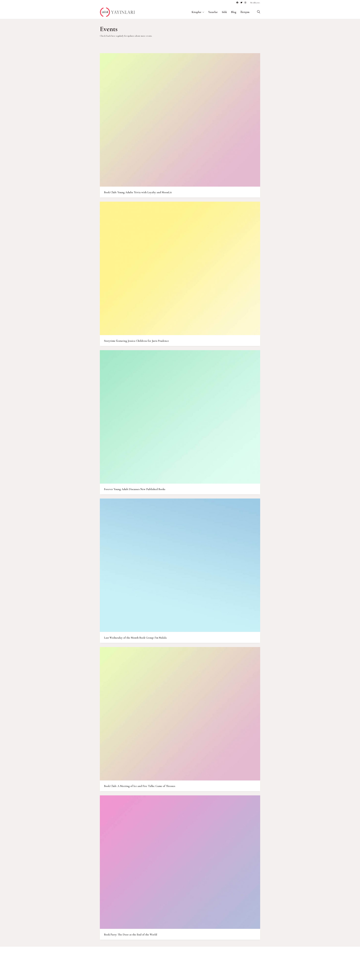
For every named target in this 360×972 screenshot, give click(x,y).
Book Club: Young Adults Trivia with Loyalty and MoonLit (138, 192)
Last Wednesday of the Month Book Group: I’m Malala (135, 637)
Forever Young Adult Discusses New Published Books (134, 489)
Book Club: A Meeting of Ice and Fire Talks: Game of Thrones (139, 786)
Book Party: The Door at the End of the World (130, 934)
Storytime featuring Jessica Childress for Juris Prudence (136, 340)
